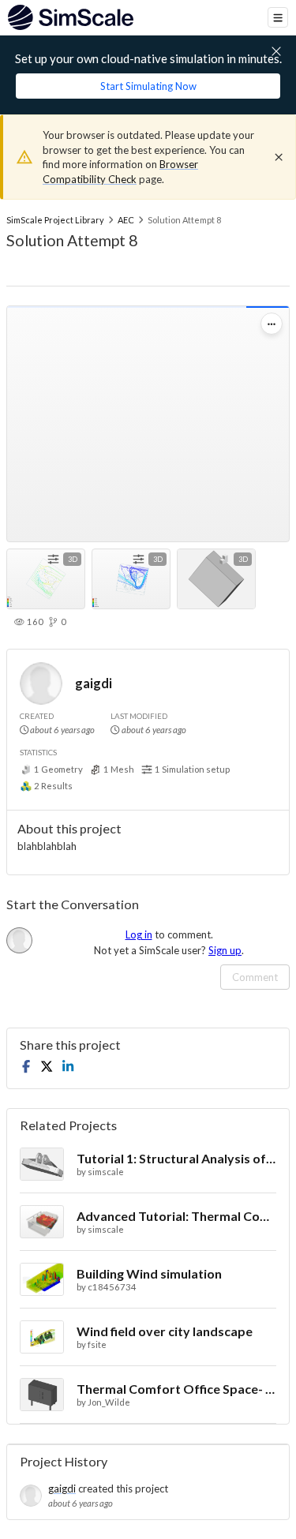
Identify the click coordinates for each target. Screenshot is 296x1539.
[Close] (278, 157)
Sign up (225, 950)
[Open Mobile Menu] (278, 17)
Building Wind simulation (149, 1273)
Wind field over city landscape (165, 1331)
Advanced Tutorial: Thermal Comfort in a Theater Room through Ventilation (176, 1215)
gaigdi (93, 683)
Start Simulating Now (148, 86)
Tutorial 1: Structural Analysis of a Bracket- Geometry (176, 1158)
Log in (139, 934)
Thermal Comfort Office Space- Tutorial (176, 1388)
